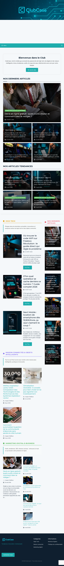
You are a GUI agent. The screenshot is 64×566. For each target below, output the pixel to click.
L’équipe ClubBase (9, 400)
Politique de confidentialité (55, 544)
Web (36, 130)
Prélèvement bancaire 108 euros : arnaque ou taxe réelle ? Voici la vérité (17, 202)
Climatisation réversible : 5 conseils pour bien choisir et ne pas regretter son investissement (32, 390)
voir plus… (27, 267)
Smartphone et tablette (13, 130)
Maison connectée (38, 544)
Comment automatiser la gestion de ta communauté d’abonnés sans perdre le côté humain (12, 429)
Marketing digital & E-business (15, 110)
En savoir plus (32, 70)
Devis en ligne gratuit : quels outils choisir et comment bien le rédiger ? (27, 115)
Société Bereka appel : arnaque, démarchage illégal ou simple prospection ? (45, 202)
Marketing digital (37, 547)
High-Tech (36, 541)
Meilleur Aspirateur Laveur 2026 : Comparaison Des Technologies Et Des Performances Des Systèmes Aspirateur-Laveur (11, 392)
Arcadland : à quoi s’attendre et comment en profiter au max (16, 156)
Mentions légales (52, 541)
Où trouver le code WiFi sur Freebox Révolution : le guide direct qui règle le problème (15, 135)
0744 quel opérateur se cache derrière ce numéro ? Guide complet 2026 (16, 182)
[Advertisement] (32, 32)
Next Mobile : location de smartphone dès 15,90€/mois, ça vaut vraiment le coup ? (46, 182)
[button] (62, 45)
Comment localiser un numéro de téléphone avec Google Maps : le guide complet (46, 135)
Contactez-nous (8, 555)
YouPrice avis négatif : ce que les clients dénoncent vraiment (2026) (46, 156)
